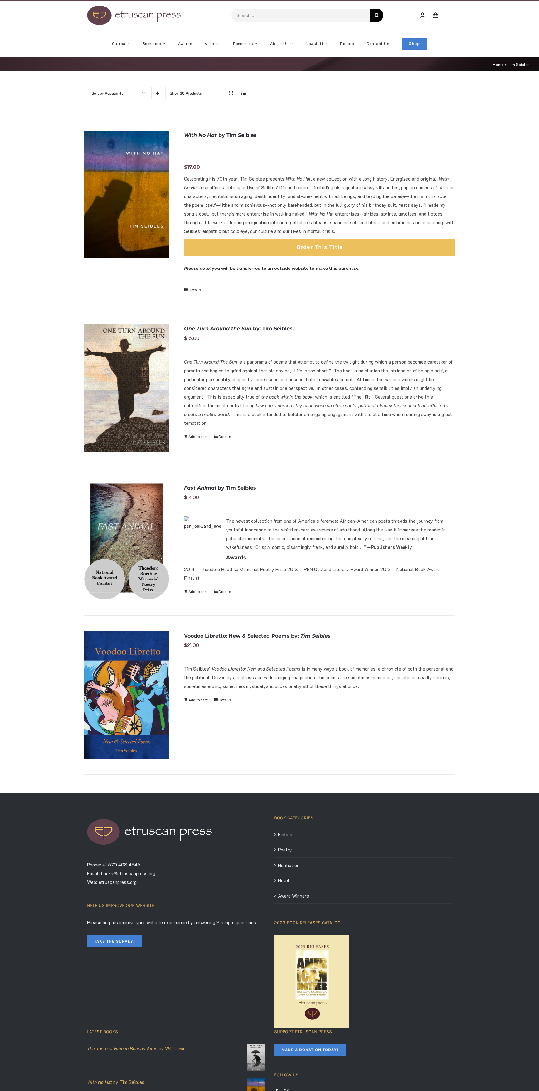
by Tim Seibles (220, 135)
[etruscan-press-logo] (134, 8)
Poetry (285, 849)
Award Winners (293, 896)
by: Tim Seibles (238, 329)
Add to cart (198, 436)
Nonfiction (288, 865)
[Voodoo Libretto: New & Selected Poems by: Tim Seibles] (126, 695)
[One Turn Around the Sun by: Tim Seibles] (126, 388)
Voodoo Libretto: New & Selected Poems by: (257, 636)
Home (498, 64)
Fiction (285, 834)
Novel (283, 880)
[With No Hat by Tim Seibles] (126, 194)
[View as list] (243, 93)
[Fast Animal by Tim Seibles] (126, 541)
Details (194, 289)
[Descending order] (157, 93)
